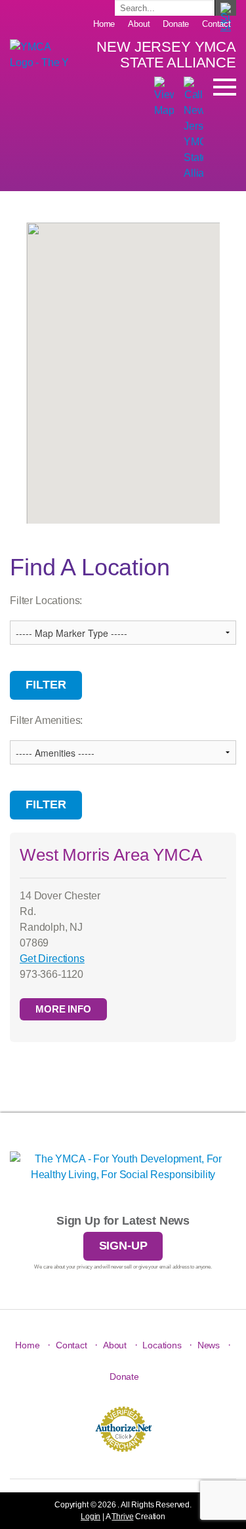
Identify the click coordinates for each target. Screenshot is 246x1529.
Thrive (122, 1516)
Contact (216, 24)
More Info (63, 1009)
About (139, 24)
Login (90, 1516)
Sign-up (123, 1245)
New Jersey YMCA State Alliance (166, 55)
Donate (176, 24)
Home (104, 24)
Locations (162, 1345)
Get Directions (52, 958)
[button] (123, 378)
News (208, 1345)
